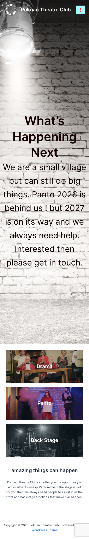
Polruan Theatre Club (46, 10)
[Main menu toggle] (80, 10)
